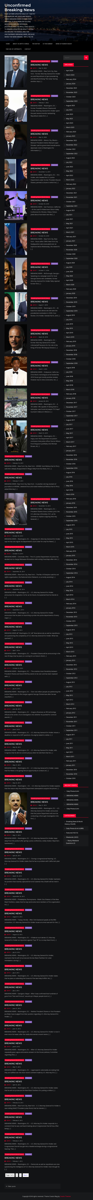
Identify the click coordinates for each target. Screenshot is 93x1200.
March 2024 (70, 75)
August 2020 (70, 263)
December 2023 (71, 88)
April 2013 (69, 647)
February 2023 (71, 132)
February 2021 (71, 237)
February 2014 (71, 604)
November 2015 (71, 512)
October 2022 (70, 149)
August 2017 (70, 420)
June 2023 (69, 114)
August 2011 (70, 735)
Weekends (69, 837)
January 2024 (70, 84)
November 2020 (71, 250)
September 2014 (71, 573)
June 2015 (69, 534)
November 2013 (71, 617)
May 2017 (69, 433)
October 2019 (70, 306)
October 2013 (70, 621)
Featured (54, 61)
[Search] (86, 57)
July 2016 (69, 477)
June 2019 (69, 324)
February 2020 (71, 289)
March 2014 (70, 599)
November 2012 (71, 669)
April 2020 (69, 280)
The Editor (36, 44)
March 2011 (70, 757)
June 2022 (69, 167)
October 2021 (70, 202)
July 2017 (69, 424)
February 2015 (71, 551)
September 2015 (71, 521)
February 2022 (71, 184)
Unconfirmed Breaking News (20, 7)
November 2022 (71, 145)
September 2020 (71, 258)
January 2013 (70, 660)
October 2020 (70, 254)
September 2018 (71, 363)
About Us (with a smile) (21, 44)
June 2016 (69, 481)
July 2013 (69, 634)
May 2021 (69, 223)
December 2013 (71, 612)
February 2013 (71, 656)
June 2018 (69, 376)
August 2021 (70, 210)
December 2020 (71, 245)
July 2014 (69, 582)
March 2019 (70, 337)
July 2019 (69, 320)
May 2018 (69, 381)
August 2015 (70, 525)
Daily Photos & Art (73, 791)
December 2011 (71, 717)
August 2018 (70, 368)
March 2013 (70, 652)
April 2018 (69, 385)
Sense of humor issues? (64, 44)
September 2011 (71, 730)
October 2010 (70, 778)
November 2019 (71, 302)
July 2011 (69, 739)
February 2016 (71, 499)
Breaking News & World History (40, 61)
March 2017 (70, 442)
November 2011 (71, 722)
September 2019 (71, 311)
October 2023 (70, 97)
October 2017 (70, 411)
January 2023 (70, 136)
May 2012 (69, 695)
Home (8, 44)
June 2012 (69, 691)
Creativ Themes (65, 1196)
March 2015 (70, 547)
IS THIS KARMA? (48, 44)
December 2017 (71, 403)
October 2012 (70, 674)
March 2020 (70, 285)
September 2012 (71, 678)
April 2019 (69, 333)
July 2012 (69, 687)
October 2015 (70, 516)
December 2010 (71, 770)
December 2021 (71, 193)
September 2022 (71, 154)
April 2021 (69, 228)
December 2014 (71, 560)
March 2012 (70, 704)
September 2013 (71, 625)
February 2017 (71, 446)
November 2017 (71, 407)
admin (35, 68)
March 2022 (70, 180)
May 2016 (69, 486)
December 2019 (71, 298)
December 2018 (71, 350)
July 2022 (69, 162)
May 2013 (69, 643)
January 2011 (70, 765)
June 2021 (69, 219)
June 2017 (69, 429)
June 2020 (69, 272)
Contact (28, 49)
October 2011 (70, 726)
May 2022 (69, 171)
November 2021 (71, 197)
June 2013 (69, 639)
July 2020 (69, 267)
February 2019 (71, 341)
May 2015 (69, 538)
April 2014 (69, 595)
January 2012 (70, 713)
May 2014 (69, 590)
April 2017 (69, 438)
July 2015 (69, 529)
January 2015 (70, 556)
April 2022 (69, 175)
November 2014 (71, 564)
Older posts (12, 1186)
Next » (26, 1175)
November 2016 (71, 459)
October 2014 (70, 569)
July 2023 (69, 110)
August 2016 (70, 473)
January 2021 (70, 241)
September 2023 (71, 101)
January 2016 (70, 503)
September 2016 (71, 468)
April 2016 (69, 490)
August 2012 (70, 682)
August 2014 (70, 577)
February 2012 (71, 708)
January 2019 (70, 346)
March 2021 (70, 232)
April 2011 (69, 752)
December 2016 (71, 455)
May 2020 (69, 276)
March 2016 (70, 494)
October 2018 (70, 359)
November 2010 (71, 774)
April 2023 (69, 123)
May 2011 (69, 748)
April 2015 (69, 542)
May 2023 (69, 119)
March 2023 (70, 127)
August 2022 (70, 158)
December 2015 (71, 507)
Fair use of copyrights (14, 49)
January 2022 (70, 189)
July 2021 (69, 215)
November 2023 (71, 92)
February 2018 (71, 394)
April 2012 (69, 700)
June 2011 (69, 743)
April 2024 (69, 71)
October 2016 (70, 464)
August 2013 (70, 630)
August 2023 (70, 105)
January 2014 (70, 608)
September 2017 (71, 416)
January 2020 (70, 293)
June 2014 (69, 586)
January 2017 (70, 451)
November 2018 (71, 355)
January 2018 (70, 398)
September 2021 (71, 206)
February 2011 (71, 761)
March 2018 (70, 390)
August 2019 (70, 315)
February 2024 (71, 79)
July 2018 (69, 372)
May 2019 (69, 328)
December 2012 (71, 665)
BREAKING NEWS (39, 65)
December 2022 (71, 140)
